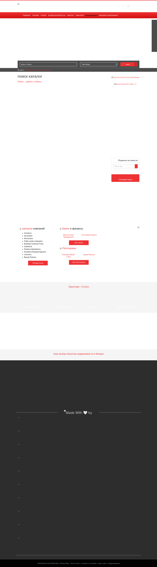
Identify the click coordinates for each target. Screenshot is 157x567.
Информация (91, 15)
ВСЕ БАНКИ (79, 243)
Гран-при (80, 15)
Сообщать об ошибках (89, 563)
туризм (35, 15)
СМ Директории (37, 263)
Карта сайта (102, 563)
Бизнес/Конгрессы (56, 15)
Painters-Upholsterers (32, 249)
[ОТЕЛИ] (154, 44)
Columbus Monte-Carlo (68, 256)
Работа (70, 15)
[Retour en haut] (152, 563)
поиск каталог (46, 70)
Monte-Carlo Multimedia (50, 563)
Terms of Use (75, 563)
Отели (43, 15)
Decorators (28, 236)
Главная (26, 15)
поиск (128, 64)
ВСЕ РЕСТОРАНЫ (79, 262)
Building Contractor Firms (33, 244)
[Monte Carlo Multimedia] (138, 227)
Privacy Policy (64, 563)
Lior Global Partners (89, 235)
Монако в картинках (108, 15)
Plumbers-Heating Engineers (35, 252)
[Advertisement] (125, 121)
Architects (28, 233)
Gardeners (28, 246)
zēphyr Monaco (89, 255)
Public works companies (33, 241)
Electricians (28, 238)
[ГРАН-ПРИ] (154, 49)
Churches (27, 254)
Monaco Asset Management (68, 236)
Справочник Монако (33, 70)
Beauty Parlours (30, 257)
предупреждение (114, 563)
